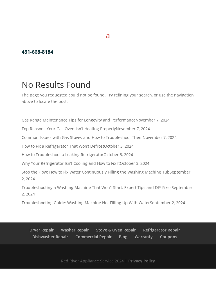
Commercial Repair (93, 236)
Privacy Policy (141, 261)
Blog (123, 236)
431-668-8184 (37, 51)
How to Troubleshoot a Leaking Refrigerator (63, 154)
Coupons (168, 236)
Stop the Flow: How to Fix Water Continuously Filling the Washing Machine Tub (96, 172)
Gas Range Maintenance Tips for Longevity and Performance (79, 120)
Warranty (144, 236)
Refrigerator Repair (161, 230)
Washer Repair (75, 230)
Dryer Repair (42, 230)
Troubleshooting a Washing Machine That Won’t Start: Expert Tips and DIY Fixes (97, 187)
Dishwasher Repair (50, 236)
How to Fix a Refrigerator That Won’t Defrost (63, 146)
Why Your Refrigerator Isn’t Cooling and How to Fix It (71, 163)
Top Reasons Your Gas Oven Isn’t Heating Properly (69, 128)
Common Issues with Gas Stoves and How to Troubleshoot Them (82, 137)
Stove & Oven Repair (116, 230)
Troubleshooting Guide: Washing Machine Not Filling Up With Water (86, 202)
